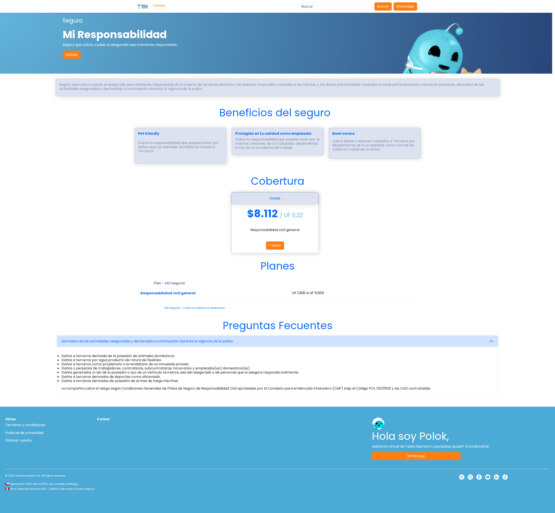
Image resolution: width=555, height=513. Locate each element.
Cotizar (71, 54)
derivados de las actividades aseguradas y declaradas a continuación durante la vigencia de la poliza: (147, 341)
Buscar (383, 6)
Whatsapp (405, 6)
